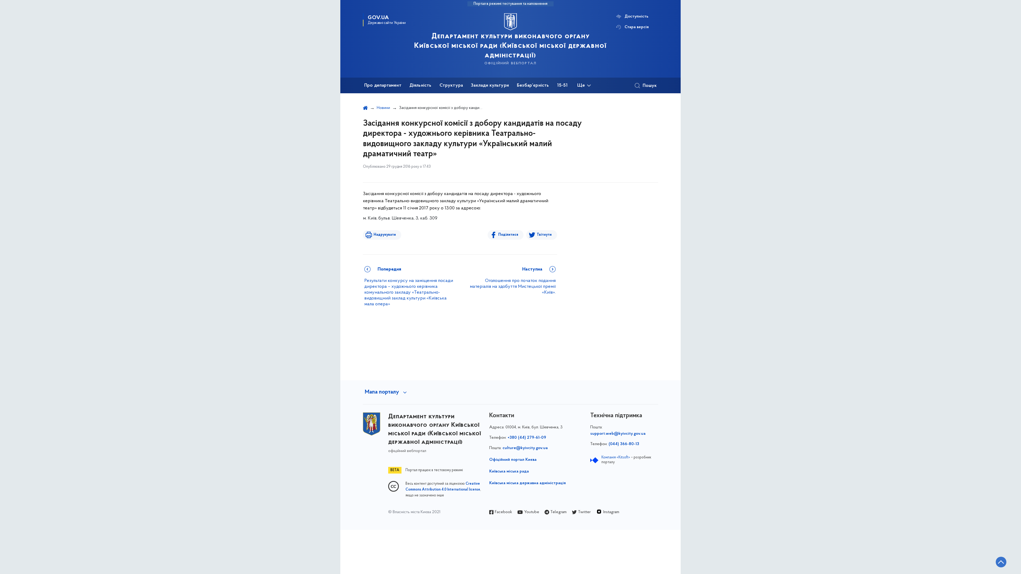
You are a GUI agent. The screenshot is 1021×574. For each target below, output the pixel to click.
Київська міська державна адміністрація (527, 483)
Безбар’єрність (533, 85)
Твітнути (544, 235)
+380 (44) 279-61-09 (527, 438)
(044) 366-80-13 (624, 444)
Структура (451, 85)
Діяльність (420, 85)
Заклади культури (490, 85)
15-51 (562, 85)
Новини (383, 108)
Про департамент (382, 85)
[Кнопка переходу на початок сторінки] (1001, 562)
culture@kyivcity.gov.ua (525, 448)
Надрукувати (385, 235)
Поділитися (508, 235)
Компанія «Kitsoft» (615, 457)
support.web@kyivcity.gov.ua (618, 434)
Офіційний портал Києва (513, 460)
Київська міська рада (509, 471)
